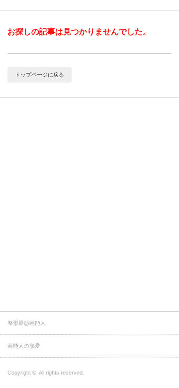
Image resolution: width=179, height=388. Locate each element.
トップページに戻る (39, 75)
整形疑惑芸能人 (26, 323)
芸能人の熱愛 (23, 346)
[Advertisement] (89, 216)
